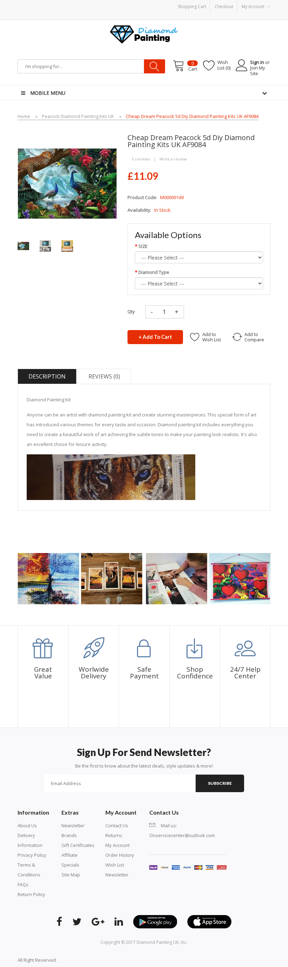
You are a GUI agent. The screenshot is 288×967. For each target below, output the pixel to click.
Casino (85, 960)
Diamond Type (153, 272)
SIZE (143, 246)
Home (24, 116)
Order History (119, 855)
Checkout (224, 6)
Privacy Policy (32, 855)
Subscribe (220, 783)
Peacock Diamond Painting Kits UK (78, 116)
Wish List (114, 865)
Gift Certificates (77, 845)
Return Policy (31, 894)
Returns (113, 835)
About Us (27, 825)
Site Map (70, 874)
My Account (117, 845)
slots (72, 960)
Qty (131, 311)
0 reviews (141, 159)
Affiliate (69, 855)
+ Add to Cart (155, 337)
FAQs (23, 884)
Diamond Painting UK (158, 942)
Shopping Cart (192, 6)
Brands (69, 835)
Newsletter (73, 825)
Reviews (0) (104, 376)
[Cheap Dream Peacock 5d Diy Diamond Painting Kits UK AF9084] (23, 245)
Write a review (173, 159)
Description (47, 376)
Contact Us (116, 825)
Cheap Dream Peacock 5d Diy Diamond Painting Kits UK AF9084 (192, 116)
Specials (70, 865)
